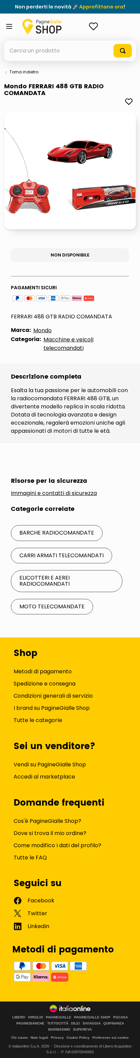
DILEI (75, 1023)
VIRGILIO (35, 1017)
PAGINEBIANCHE (30, 1023)
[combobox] (70, 51)
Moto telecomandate (52, 606)
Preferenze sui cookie (110, 1037)
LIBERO (18, 1017)
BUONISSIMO (59, 1029)
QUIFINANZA (113, 1023)
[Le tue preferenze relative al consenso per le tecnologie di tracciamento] (128, 1046)
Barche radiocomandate (56, 533)
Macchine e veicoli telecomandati (68, 344)
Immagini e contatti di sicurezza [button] (54, 493)
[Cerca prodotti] (122, 51)
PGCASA (120, 1017)
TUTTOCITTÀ (57, 1023)
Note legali (39, 1037)
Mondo (42, 330)
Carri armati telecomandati (61, 555)
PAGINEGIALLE (58, 1017)
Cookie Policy (78, 1037)
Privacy (57, 1037)
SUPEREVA (82, 1029)
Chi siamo (19, 1037)
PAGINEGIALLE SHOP (92, 1017)
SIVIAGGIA (92, 1023)
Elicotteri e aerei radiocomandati (44, 581)
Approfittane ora (101, 6)
